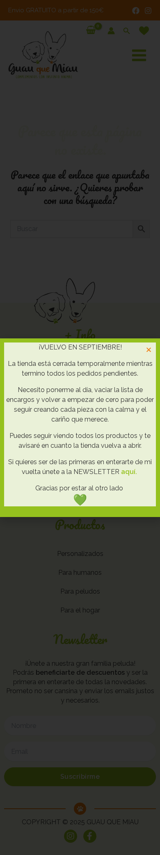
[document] (80, 427)
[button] (149, 350)
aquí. (129, 472)
